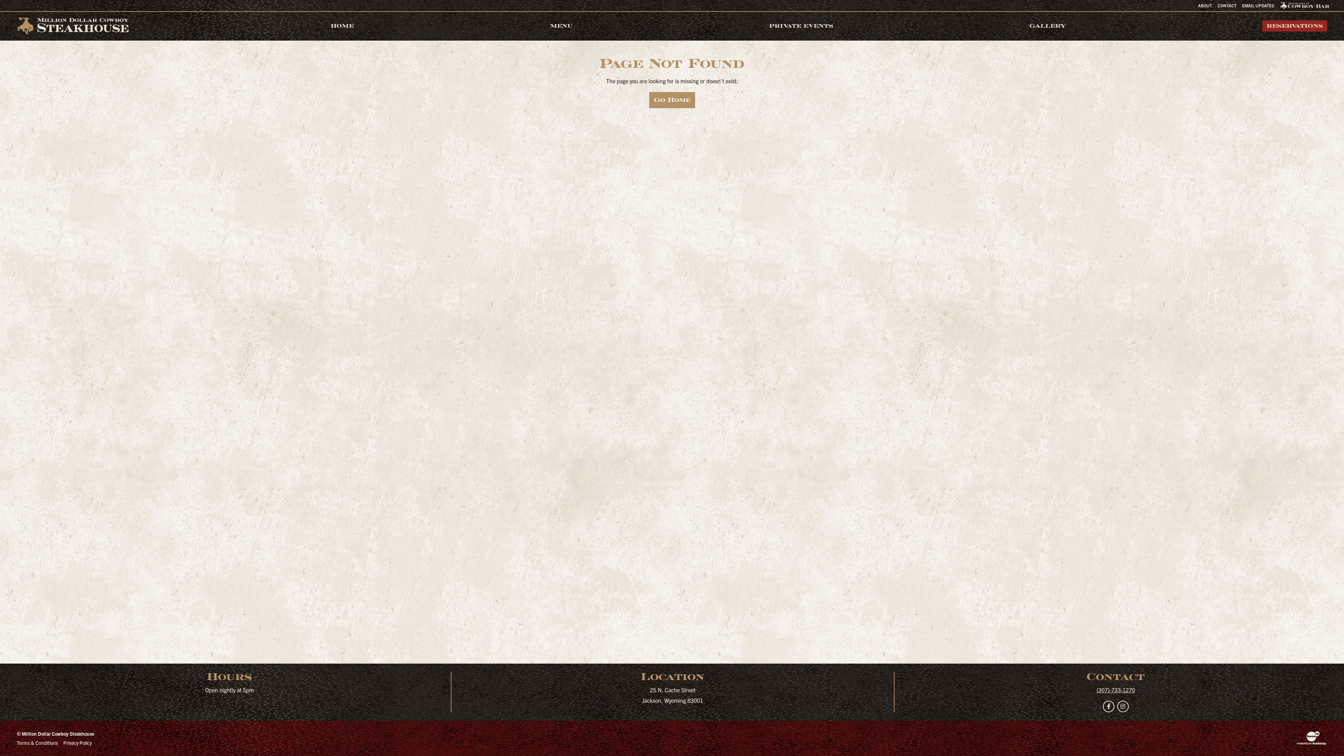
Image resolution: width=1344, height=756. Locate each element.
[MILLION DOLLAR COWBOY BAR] (1305, 5)
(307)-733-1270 (1116, 689)
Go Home (672, 100)
